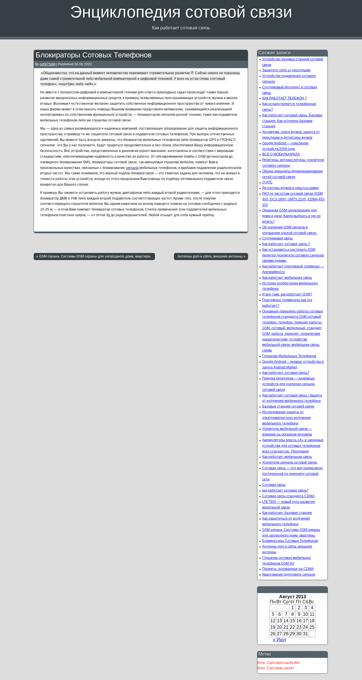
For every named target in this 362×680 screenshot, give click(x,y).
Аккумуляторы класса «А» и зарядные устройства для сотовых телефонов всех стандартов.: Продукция (293, 445)
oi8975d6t (47, 64)
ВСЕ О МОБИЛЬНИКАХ (281, 154)
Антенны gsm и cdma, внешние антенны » (211, 256)
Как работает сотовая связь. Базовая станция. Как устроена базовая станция (292, 120)
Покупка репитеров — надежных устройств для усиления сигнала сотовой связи (288, 384)
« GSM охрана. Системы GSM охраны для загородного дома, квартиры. (93, 256)
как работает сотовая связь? (285, 490)
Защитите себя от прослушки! (286, 70)
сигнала (132, 168)
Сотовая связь (274, 485)
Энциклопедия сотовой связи (181, 12)
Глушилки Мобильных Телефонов (289, 356)
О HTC (267, 182)
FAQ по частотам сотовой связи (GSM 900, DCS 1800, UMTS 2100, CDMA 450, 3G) (293, 199)
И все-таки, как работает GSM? (287, 294)
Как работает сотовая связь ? (286, 244)
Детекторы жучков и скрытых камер (290, 188)
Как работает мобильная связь (287, 278)
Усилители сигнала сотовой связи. (290, 462)
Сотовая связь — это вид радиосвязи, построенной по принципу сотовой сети (292, 473)
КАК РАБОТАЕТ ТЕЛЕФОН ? (284, 98)
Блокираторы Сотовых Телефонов (94, 55)
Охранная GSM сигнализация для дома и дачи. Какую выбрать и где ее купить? (291, 216)
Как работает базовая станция (287, 513)
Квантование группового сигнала (288, 574)
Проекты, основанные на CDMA (288, 569)
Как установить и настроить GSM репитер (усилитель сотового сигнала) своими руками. (293, 255)
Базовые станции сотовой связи (288, 406)
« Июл (279, 639)
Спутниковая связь (277, 238)
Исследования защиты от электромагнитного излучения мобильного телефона (286, 417)
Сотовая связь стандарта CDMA (288, 496)
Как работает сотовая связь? (285, 373)
